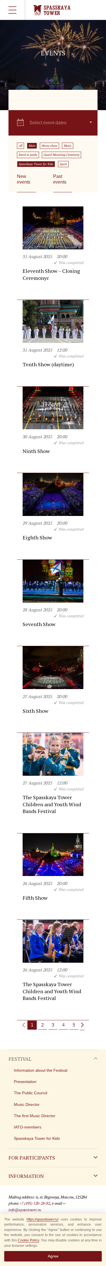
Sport (63, 164)
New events (23, 179)
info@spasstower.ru (24, 1209)
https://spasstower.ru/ (43, 1219)
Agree (53, 1256)
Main (32, 146)
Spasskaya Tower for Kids (36, 164)
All (20, 146)
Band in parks (28, 155)
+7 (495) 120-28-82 (35, 1203)
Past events (59, 179)
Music (68, 146)
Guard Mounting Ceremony (61, 155)
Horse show (49, 146)
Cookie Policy (28, 1240)
